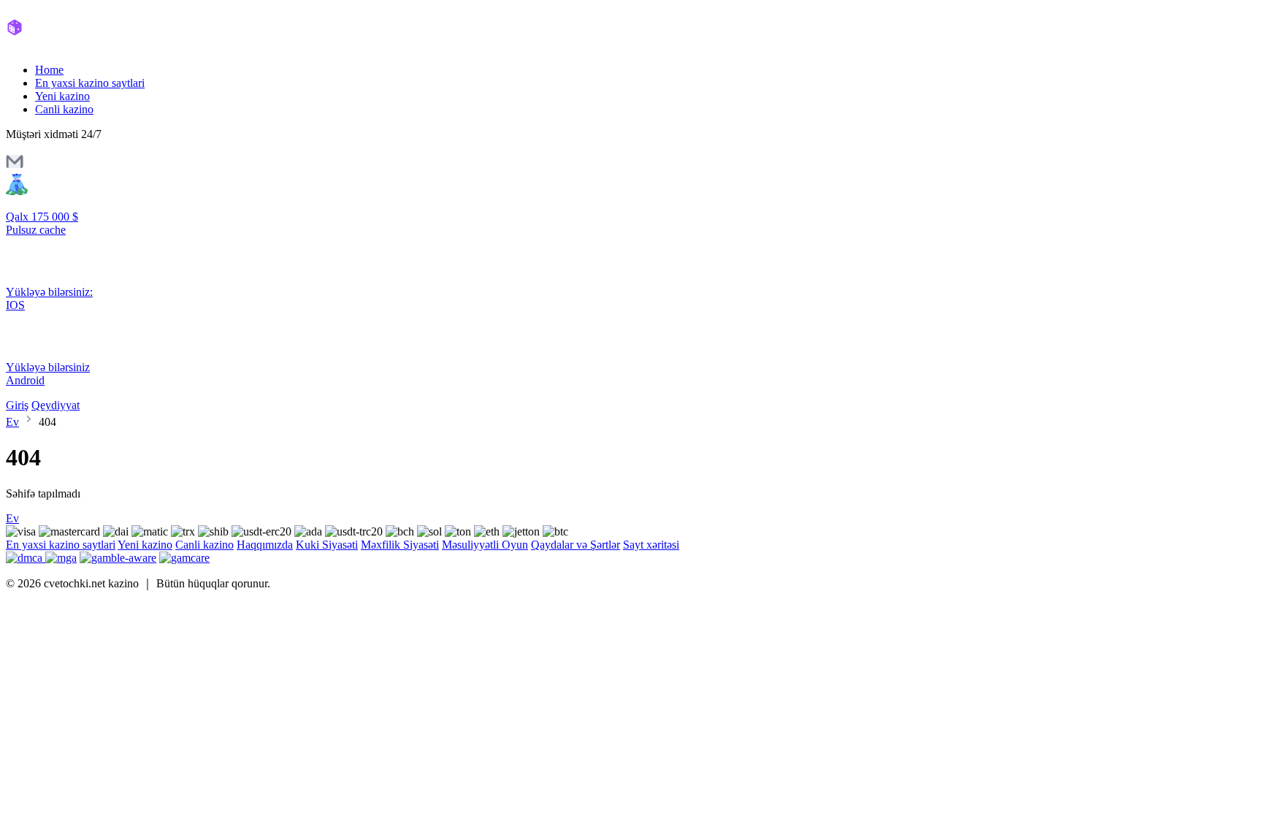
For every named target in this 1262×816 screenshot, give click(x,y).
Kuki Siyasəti (327, 544)
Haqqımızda (265, 544)
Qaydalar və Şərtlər (575, 544)
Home (49, 70)
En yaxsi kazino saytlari (90, 83)
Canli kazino (64, 109)
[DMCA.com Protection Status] (25, 558)
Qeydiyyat (55, 405)
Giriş (17, 405)
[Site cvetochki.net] (67, 45)
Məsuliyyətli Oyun (485, 544)
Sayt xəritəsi (651, 544)
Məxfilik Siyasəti (400, 544)
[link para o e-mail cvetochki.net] (14, 166)
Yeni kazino (62, 96)
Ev (12, 422)
